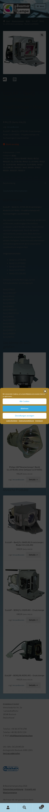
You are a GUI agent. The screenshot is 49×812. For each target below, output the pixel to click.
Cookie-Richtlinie (11, 421)
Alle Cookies (24, 401)
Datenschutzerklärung (26, 421)
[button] (45, 391)
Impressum (39, 421)
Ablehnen (24, 408)
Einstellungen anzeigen (24, 415)
